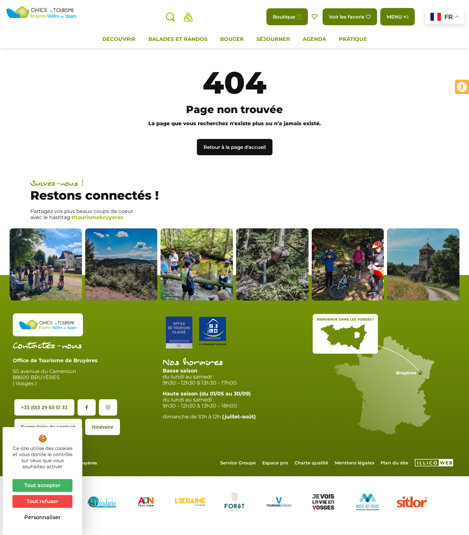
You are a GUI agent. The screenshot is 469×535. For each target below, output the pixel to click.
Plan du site (394, 463)
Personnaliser (42, 517)
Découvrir (119, 39)
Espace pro (275, 463)
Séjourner (273, 39)
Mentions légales (354, 463)
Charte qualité (311, 463)
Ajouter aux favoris (315, 17)
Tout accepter (42, 485)
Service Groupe (238, 463)
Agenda (314, 39)
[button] (462, 87)
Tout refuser (42, 501)
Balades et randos (177, 39)
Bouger (232, 39)
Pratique (353, 39)
